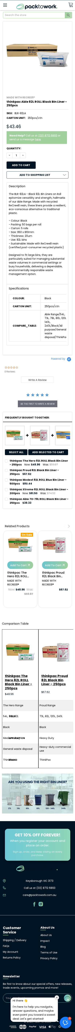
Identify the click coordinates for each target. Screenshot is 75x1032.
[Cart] (70, 5)
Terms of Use (48, 952)
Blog (43, 947)
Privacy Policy (49, 958)
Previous (65, 526)
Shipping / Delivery (14, 940)
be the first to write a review (38, 403)
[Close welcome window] (57, 997)
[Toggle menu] (5, 5)
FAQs (6, 946)
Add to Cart (18, 565)
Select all (16, 452)
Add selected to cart (48, 452)
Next (68, 526)
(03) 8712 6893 (47, 135)
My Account (10, 952)
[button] (65, 1022)
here (38, 139)
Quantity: (14, 148)
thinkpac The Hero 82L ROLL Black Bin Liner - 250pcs (18, 574)
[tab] (37, 380)
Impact (45, 941)
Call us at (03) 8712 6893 (39, 888)
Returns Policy (12, 957)
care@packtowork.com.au (39, 895)
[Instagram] (41, 904)
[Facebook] (34, 904)
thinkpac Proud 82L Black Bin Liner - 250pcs (53, 574)
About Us (46, 935)
